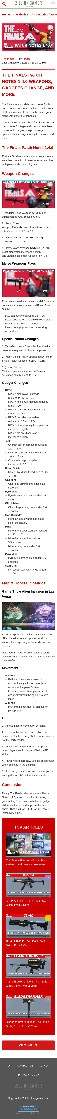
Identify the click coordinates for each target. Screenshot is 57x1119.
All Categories (39, 14)
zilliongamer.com (38, 1098)
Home (6, 14)
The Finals (19, 14)
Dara (27, 58)
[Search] (4, 4)
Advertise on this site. (28, 1113)
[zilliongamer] (28, 3)
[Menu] (52, 4)
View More (28, 1045)
